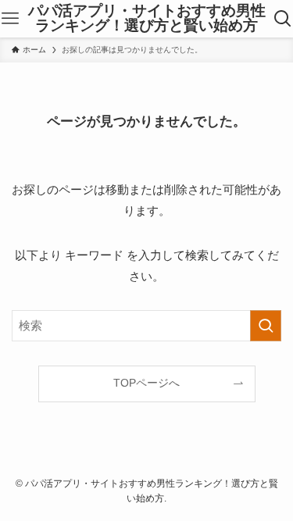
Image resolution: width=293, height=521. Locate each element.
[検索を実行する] (265, 325)
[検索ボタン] (283, 18)
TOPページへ (146, 383)
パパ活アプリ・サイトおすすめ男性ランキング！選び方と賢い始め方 (147, 19)
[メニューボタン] (10, 18)
